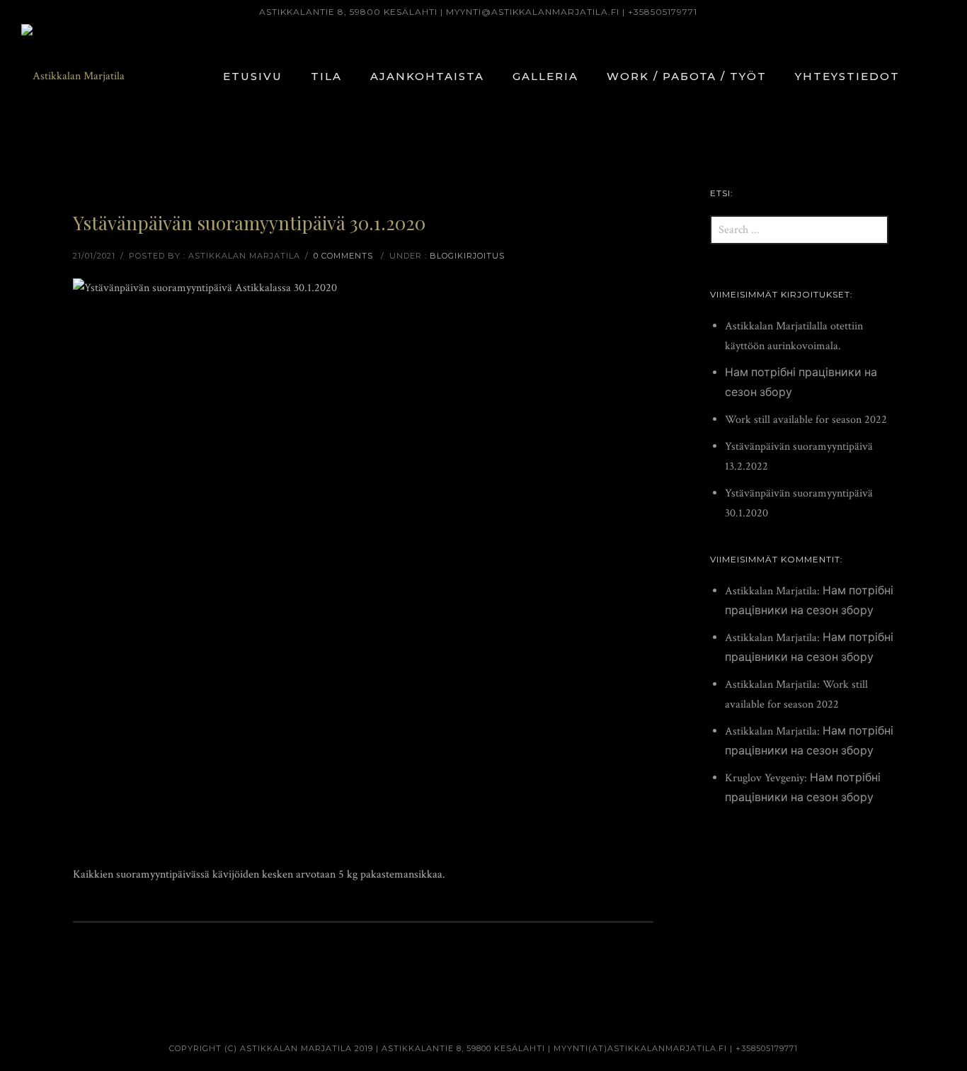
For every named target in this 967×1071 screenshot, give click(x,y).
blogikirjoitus (467, 256)
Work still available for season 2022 (806, 419)
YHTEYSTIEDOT (847, 76)
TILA (326, 76)
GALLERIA (545, 76)
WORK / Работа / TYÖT (687, 76)
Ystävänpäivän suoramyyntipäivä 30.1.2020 (249, 222)
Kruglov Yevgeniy (764, 778)
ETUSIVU (252, 76)
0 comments (343, 256)
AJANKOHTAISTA (427, 76)
